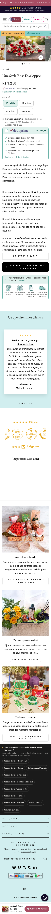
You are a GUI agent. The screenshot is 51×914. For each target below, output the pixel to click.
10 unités (10, 103)
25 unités (10, 111)
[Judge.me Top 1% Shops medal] (39, 434)
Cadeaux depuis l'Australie (37, 768)
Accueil (5, 69)
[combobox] (25, 26)
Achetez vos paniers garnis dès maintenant (25, 581)
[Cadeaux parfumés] (25, 689)
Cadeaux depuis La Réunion (14, 803)
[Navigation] (4, 19)
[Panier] (46, 19)
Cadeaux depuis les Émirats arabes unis (18, 782)
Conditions (9, 157)
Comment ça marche (11, 810)
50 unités (26, 111)
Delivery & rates (25, 256)
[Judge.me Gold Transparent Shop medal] (25, 434)
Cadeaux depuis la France (13, 796)
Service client (14, 833)
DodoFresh (11, 826)
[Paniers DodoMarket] (25, 529)
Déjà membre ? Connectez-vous (14, 92)
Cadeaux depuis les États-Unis (15, 775)
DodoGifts (10, 818)
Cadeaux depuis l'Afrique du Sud (15, 789)
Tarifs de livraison (22, 157)
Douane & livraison (35, 803)
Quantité (6, 97)
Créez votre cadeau (25, 659)
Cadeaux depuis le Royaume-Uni (15, 761)
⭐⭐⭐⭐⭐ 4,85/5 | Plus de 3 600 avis (25, 8)
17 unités (26, 103)
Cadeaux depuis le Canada (13, 768)
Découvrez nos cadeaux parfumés (25, 737)
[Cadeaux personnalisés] (25, 613)
